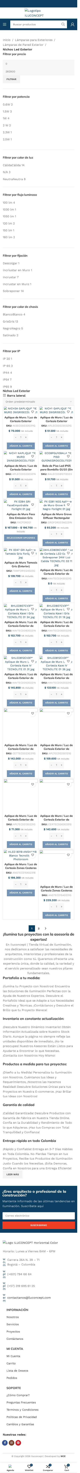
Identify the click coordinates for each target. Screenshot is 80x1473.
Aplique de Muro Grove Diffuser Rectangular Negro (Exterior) (56, 518)
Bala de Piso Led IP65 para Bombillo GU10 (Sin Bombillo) (56, 469)
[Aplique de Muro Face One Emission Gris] (21, 505)
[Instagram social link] (11, 1443)
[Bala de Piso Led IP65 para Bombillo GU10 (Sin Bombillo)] (56, 456)
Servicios (13, 1324)
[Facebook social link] (5, 1443)
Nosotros (13, 1317)
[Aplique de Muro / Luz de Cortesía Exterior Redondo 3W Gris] (21, 410)
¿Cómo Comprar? (18, 1395)
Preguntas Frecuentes (21, 1402)
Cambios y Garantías (20, 1424)
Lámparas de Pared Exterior (23, 45)
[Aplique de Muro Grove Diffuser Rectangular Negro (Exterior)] (56, 505)
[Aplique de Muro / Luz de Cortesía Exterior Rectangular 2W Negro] (21, 456)
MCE (63, 1456)
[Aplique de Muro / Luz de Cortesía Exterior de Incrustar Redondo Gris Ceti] (21, 725)
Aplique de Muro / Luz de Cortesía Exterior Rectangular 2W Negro (20, 469)
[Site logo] (39, 13)
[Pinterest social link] (18, 1443)
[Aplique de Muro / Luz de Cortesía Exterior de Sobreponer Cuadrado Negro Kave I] (21, 611)
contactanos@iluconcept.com (29, 1297)
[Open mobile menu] (4, 24)
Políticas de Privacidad (22, 1417)
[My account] (72, 24)
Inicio (7, 40)
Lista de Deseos (17, 1370)
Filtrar (11, 79)
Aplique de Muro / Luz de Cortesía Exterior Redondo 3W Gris (20, 421)
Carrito (11, 1363)
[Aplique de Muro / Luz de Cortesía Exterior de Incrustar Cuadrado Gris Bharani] (56, 725)
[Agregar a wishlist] (32, 411)
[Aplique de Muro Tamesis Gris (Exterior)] (21, 553)
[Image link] (30, 1242)
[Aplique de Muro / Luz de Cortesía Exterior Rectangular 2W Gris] (56, 410)
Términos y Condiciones (23, 1409)
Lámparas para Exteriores (33, 40)
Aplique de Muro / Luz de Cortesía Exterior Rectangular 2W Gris (56, 421)
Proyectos (13, 1331)
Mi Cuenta (13, 1356)
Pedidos (12, 1378)
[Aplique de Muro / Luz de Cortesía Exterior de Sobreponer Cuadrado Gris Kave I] (56, 611)
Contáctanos (15, 1338)
